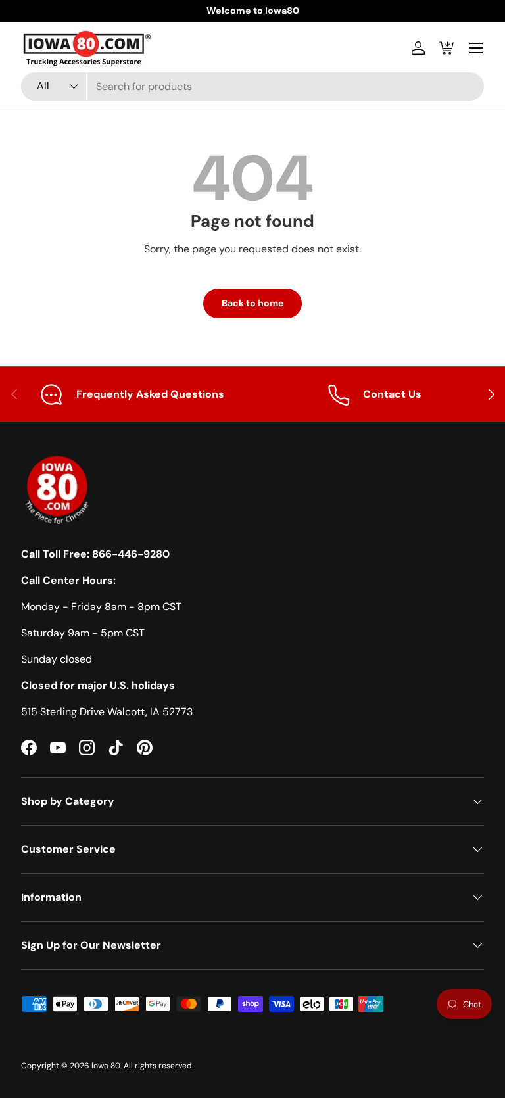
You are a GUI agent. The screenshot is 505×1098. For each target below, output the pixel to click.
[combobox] (252, 86)
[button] (447, 48)
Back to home (252, 303)
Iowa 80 (105, 1066)
